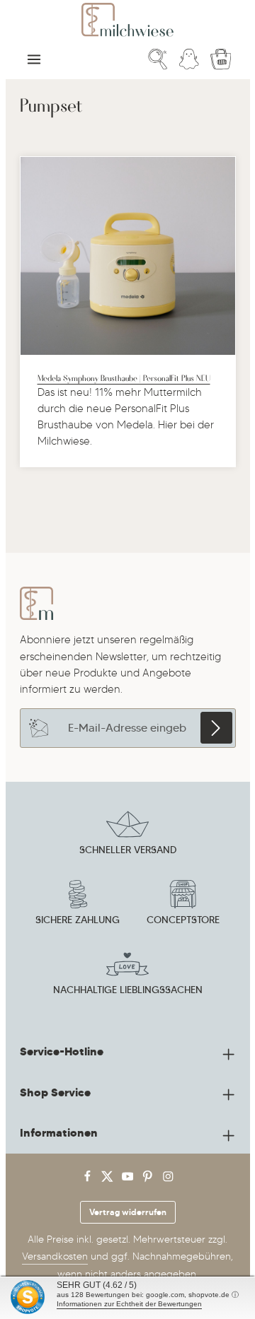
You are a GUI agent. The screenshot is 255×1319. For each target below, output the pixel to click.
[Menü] (34, 59)
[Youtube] (129, 1179)
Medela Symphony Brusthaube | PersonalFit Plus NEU (124, 377)
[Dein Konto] (189, 59)
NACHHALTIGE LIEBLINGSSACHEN (128, 989)
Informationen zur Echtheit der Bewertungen (129, 1304)
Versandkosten (55, 1256)
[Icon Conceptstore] (183, 904)
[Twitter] (108, 1179)
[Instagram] (168, 1179)
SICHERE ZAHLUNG (77, 919)
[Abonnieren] (216, 728)
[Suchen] (158, 59)
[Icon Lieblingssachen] (127, 974)
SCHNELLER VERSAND (127, 849)
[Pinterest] (149, 1179)
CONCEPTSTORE (183, 919)
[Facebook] (88, 1179)
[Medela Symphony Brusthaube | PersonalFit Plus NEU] (128, 256)
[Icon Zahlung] (78, 904)
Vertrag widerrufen (127, 1212)
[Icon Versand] (127, 834)
